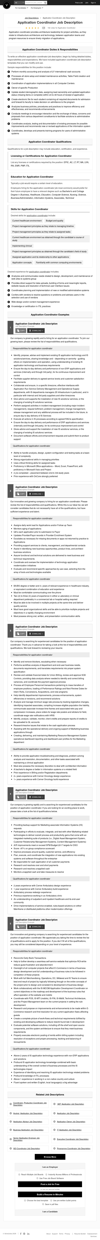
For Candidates (21, 8)
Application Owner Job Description (71, 1121)
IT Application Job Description (69, 1130)
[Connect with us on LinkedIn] (28, 1233)
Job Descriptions (32, 18)
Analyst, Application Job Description (28, 1113)
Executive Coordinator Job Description (73, 1139)
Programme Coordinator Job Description (73, 1148)
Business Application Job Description (28, 1130)
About (48, 1234)
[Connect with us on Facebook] (20, 1233)
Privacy (67, 1234)
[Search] (45, 2)
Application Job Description (68, 1113)
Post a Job (79, 2)
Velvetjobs (7, 5)
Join (86, 2)
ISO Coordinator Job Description (26, 1148)
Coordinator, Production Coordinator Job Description (30, 1104)
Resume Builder (80, 1234)
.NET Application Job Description (70, 1104)
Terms (61, 1234)
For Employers (36, 8)
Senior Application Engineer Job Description (26, 1139)
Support (55, 1234)
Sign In (93, 2)
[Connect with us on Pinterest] (24, 1233)
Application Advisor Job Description (27, 1121)
